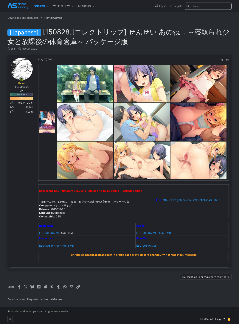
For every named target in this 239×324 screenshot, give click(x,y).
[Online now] (21, 80)
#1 (227, 59)
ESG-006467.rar (49, 232)
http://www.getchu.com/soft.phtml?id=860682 (191, 200)
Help (218, 318)
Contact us (206, 318)
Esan (13, 48)
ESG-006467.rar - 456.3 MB (153, 232)
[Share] (222, 60)
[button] (47, 6)
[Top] (224, 319)
